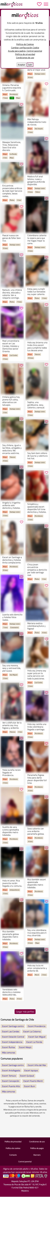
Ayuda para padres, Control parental (25, 51)
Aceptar (21, 64)
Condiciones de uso (25, 57)
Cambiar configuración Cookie (25, 47)
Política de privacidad (25, 54)
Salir (30, 64)
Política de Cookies (25, 44)
